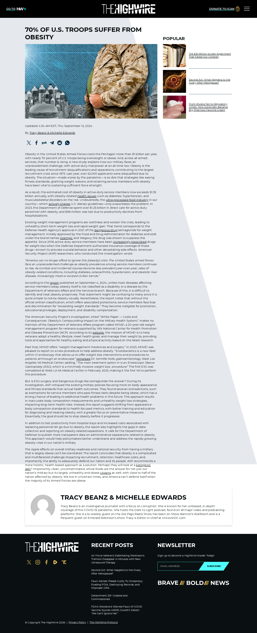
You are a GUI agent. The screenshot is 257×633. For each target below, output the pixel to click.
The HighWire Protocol (104, 622)
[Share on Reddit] (59, 143)
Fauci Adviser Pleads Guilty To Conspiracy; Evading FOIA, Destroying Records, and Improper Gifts (117, 584)
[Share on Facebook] (36, 143)
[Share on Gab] (44, 143)
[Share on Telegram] (52, 143)
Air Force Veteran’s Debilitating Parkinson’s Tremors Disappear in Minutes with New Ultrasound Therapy (117, 559)
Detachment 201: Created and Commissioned (109, 597)
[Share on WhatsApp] (67, 143)
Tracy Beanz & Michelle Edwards (52, 132)
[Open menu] (247, 9)
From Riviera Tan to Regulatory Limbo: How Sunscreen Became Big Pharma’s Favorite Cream (208, 107)
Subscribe (214, 566)
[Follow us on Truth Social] (64, 562)
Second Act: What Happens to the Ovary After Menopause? (209, 81)
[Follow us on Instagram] (38, 562)
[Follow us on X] (29, 562)
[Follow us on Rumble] (55, 562)
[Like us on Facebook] (46, 562)
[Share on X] (29, 143)
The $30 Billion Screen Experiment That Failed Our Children (210, 55)
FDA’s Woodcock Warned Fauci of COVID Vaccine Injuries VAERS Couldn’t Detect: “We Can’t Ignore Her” (116, 610)
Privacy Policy (77, 622)
